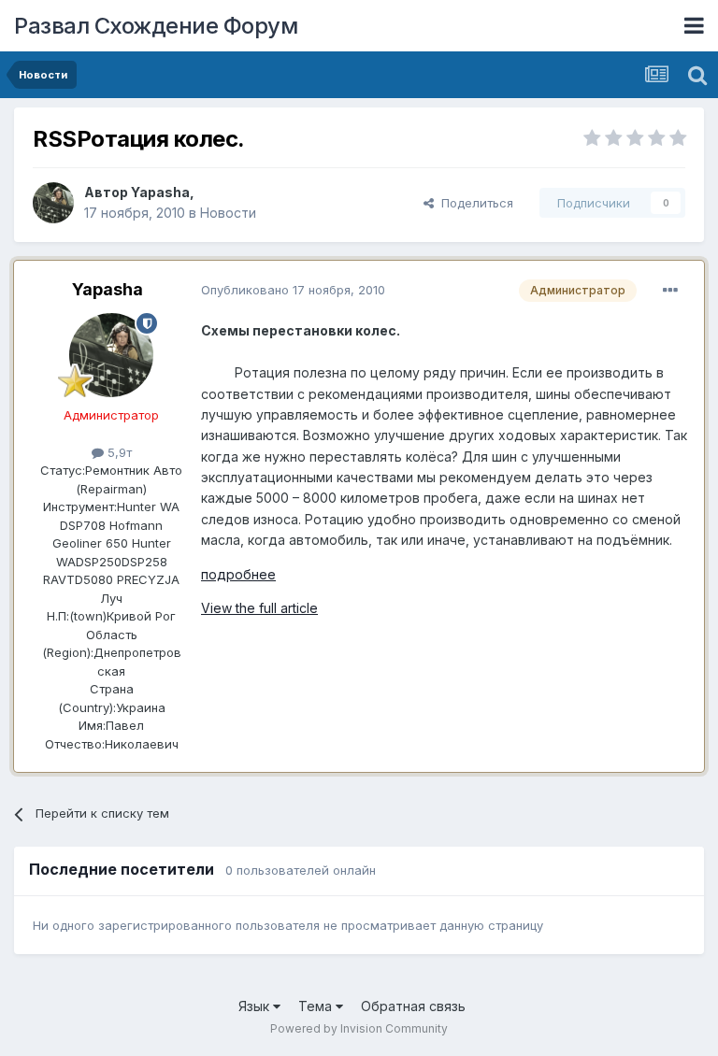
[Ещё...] (670, 290)
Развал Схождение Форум (155, 25)
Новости (228, 213)
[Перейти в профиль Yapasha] (53, 202)
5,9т (118, 452)
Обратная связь (413, 1006)
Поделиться (473, 202)
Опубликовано (293, 289)
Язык (255, 1006)
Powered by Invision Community (359, 1028)
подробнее (238, 574)
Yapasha (160, 192)
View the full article (259, 608)
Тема (317, 1006)
